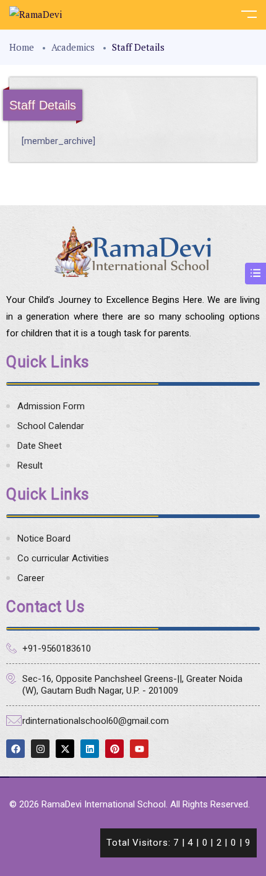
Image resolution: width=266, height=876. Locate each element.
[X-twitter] (65, 748)
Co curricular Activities (63, 558)
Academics (73, 47)
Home (21, 47)
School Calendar (50, 426)
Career (31, 578)
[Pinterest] (114, 748)
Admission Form (51, 406)
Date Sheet (39, 445)
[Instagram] (40, 748)
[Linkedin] (89, 748)
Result (30, 465)
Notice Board (44, 538)
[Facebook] (15, 748)
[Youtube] (139, 748)
